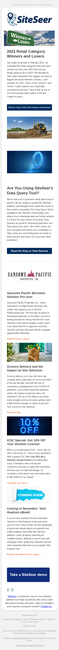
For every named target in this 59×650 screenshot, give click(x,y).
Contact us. (46, 606)
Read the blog (14, 412)
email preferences (21, 638)
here (50, 4)
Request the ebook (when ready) (23, 554)
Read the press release (19, 339)
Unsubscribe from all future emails (30, 645)
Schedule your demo (17, 483)
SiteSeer (12, 596)
